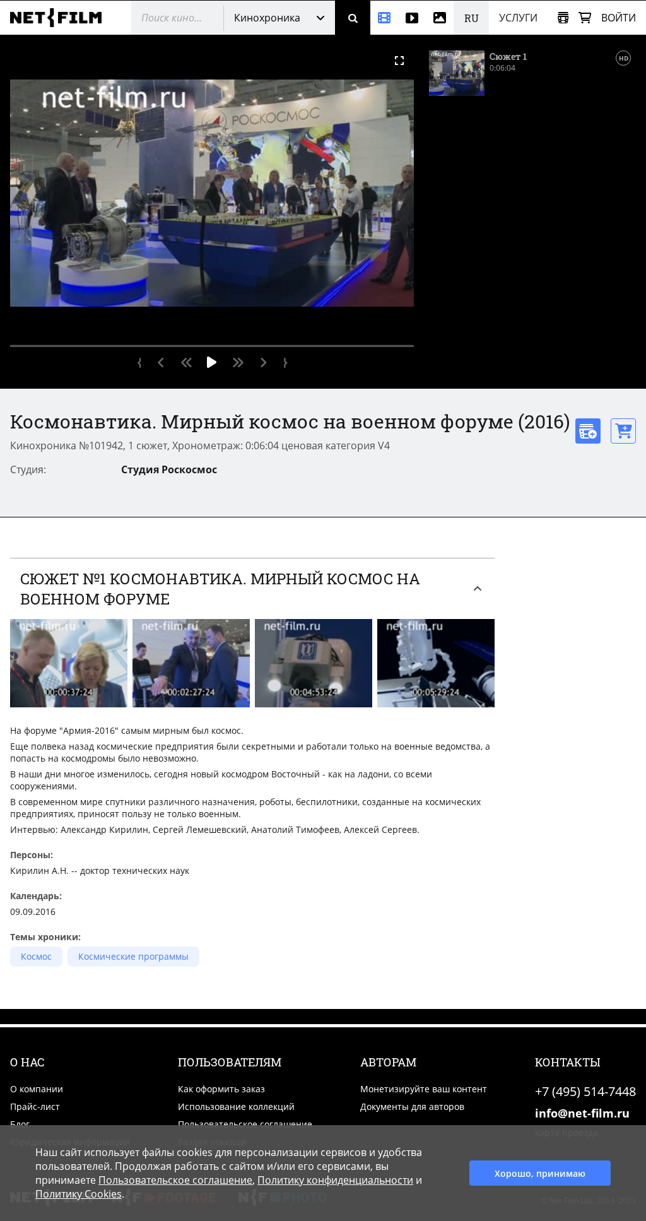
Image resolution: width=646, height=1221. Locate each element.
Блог (20, 1124)
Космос (36, 956)
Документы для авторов (412, 1106)
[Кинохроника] (384, 18)
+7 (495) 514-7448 (585, 1091)
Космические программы (133, 956)
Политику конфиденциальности (335, 1180)
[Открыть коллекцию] (563, 18)
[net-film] (60, 17)
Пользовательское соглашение (245, 1124)
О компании (36, 1089)
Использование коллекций (236, 1106)
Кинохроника (267, 18)
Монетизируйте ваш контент (423, 1089)
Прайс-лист (35, 1106)
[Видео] (412, 18)
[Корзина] (584, 18)
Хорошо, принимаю (540, 1173)
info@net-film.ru (582, 1113)
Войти (618, 18)
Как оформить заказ (221, 1089)
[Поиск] (352, 18)
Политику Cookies (78, 1194)
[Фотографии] (440, 18)
